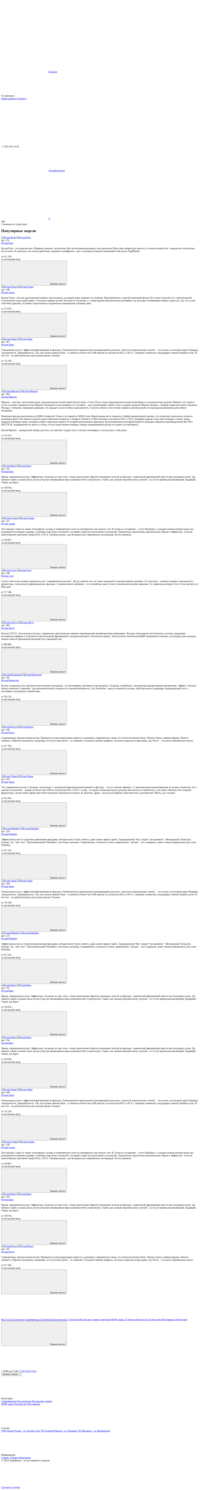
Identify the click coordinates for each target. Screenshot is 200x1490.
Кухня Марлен (9, 397)
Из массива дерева (42, 1401)
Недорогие (20, 1404)
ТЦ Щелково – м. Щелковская (94, 1431)
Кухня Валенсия (10, 680)
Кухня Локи (7, 344)
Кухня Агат (7, 576)
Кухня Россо (8, 732)
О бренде (15, 1457)
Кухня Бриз (7, 471)
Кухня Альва (8, 523)
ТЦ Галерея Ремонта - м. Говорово (58, 1431)
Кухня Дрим (7, 782)
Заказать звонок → (11, 1374)
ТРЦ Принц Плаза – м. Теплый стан (20, 1431)
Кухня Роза (7, 243)
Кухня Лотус (8, 628)
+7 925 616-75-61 (28, 1371)
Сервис (5, 1457)
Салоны (21, 98)
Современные (8, 1401)
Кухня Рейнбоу (9, 834)
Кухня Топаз (8, 292)
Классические (24, 1401)
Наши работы (8, 98)
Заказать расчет (57, 284)
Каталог (52, 71)
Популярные (33, 1404)
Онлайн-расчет (56, 170)
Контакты (25, 1457)
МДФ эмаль (7, 1404)
